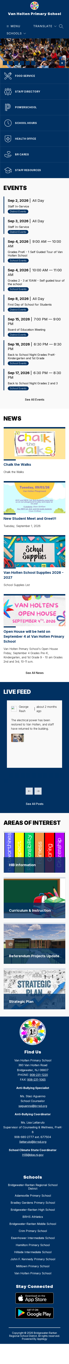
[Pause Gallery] (62, 63)
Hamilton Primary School (33, 1245)
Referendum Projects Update (34, 956)
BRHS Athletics (32, 1217)
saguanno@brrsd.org (33, 1106)
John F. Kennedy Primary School (32, 1259)
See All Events (34, 399)
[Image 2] (10, 63)
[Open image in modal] (17, 738)
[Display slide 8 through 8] (45, 775)
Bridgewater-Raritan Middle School (32, 1224)
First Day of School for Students (30, 304)
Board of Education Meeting (26, 329)
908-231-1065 (36, 1079)
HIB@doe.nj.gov (33, 1155)
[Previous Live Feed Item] (29, 791)
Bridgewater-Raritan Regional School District (33, 1186)
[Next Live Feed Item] (38, 791)
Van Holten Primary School (32, 1273)
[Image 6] (33, 63)
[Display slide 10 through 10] (56, 775)
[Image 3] (16, 63)
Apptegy (42, 1338)
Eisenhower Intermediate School (33, 1238)
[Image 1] (5, 63)
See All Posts (34, 804)
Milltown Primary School (32, 1266)
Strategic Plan (21, 1001)
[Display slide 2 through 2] (11, 775)
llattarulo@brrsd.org (32, 1141)
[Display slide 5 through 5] (28, 775)
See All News (35, 673)
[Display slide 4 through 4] (23, 775)
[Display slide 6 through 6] (34, 775)
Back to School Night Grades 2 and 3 (33, 383)
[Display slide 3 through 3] (17, 775)
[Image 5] (27, 63)
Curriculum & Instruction (30, 910)
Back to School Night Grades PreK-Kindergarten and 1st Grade (31, 356)
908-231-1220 (39, 1075)
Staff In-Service (18, 206)
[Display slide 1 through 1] (6, 775)
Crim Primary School (33, 1231)
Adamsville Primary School (33, 1195)
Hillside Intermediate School (32, 1252)
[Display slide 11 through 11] (62, 775)
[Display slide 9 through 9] (51, 775)
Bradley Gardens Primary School (33, 1202)
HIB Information (22, 865)
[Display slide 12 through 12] (6, 781)
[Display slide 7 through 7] (40, 775)
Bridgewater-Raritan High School (33, 1209)
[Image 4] (22, 63)
